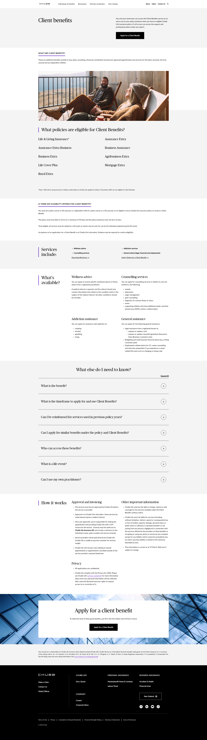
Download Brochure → (80, 257)
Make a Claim (43, 682)
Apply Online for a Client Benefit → (135, 257)
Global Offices (43, 691)
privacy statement (95, 576)
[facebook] (141, 706)
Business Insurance (150, 675)
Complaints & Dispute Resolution (70, 720)
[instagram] (158, 706)
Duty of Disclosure (129, 720)
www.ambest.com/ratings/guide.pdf (86, 656)
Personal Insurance (118, 675)
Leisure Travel (113, 686)
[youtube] (152, 706)
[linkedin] (146, 706)
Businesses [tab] (82, 4)
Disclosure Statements (112, 720)
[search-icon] (168, 4)
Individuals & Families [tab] (66, 4)
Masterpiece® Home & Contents (120, 682)
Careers (79, 700)
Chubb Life (81, 675)
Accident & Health (147, 682)
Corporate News (82, 705)
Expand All (165, 376)
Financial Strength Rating (93, 720)
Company (81, 694)
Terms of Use (42, 720)
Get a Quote (80, 682)
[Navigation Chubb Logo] (44, 4)
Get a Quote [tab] (113, 4)
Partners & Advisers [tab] (97, 4)
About (148, 4)
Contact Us (161, 4)
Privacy (53, 720)
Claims (154, 4)
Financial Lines (145, 686)
